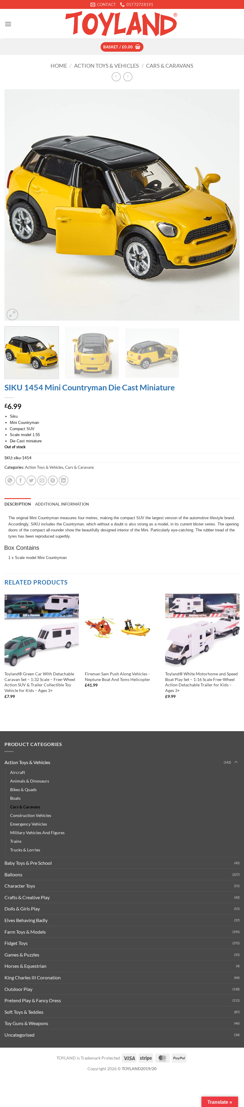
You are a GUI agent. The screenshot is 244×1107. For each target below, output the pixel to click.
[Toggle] (236, 762)
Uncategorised (19, 1035)
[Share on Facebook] (21, 480)
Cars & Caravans (169, 65)
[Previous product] (127, 76)
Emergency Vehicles (28, 823)
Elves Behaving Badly (26, 920)
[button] (8, 24)
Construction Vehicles (30, 815)
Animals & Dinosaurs (29, 780)
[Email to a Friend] (42, 480)
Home (59, 65)
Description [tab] (17, 504)
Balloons (13, 874)
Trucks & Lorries (25, 849)
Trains (15, 841)
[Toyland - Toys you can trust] (122, 24)
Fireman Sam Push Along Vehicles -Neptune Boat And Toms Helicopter (117, 676)
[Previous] (16, 204)
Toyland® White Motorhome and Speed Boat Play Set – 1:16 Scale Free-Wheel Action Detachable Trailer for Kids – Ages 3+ (201, 682)
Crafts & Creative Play (27, 897)
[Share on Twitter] (31, 480)
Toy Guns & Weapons (26, 1023)
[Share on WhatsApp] (10, 480)
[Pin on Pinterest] (53, 480)
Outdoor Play (18, 989)
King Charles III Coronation (32, 977)
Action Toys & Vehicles (106, 65)
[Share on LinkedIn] (63, 480)
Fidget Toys (16, 943)
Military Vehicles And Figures (37, 832)
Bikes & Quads (23, 789)
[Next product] (116, 76)
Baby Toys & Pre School (28, 863)
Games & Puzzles (21, 954)
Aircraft (17, 772)
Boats (15, 798)
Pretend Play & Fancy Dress (32, 1000)
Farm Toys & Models (25, 932)
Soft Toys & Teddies (23, 1012)
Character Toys (19, 886)
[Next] (227, 204)
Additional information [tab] (62, 504)
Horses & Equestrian (25, 966)
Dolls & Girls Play (22, 908)
